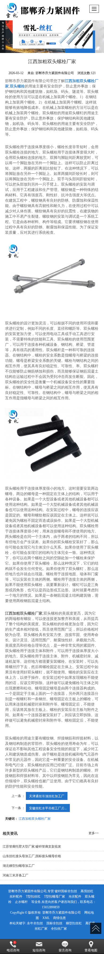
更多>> (94, 833)
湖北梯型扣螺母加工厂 (19, 866)
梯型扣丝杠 (74, 923)
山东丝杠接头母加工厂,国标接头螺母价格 (32, 856)
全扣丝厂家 (59, 928)
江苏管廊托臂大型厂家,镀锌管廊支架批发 (32, 846)
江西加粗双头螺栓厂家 (35, 818)
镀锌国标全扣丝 (66, 891)
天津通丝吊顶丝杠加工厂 (46, 796)
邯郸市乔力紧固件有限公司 (61, 912)
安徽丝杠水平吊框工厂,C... (48, 808)
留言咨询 (65, 950)
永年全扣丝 (35, 923)
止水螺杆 (21, 902)
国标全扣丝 (54, 923)
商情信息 (59, 918)
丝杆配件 (16, 896)
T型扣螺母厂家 (54, 896)
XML (46, 918)
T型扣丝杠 (33, 896)
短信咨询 (39, 950)
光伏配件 (75, 896)
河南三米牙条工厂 (15, 875)
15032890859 (50, 907)
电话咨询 (13, 950)
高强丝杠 (87, 891)
